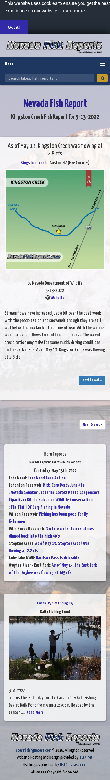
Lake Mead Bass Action (47, 478)
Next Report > (92, 380)
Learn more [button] (72, 10)
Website (57, 298)
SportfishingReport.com (33, 750)
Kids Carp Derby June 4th (63, 485)
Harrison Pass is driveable (57, 558)
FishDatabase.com (73, 765)
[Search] (102, 78)
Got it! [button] (14, 27)
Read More (35, 712)
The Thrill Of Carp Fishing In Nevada (40, 507)
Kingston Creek (34, 163)
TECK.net (86, 757)
